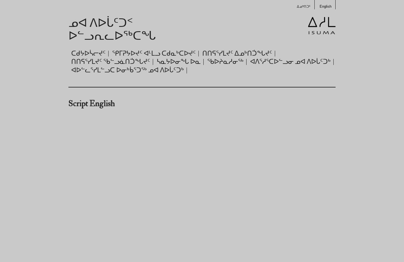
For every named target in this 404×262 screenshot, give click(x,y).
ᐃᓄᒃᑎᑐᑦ (304, 6)
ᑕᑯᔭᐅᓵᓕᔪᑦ (88, 54)
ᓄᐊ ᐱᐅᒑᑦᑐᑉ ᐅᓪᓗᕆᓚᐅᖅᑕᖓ (112, 30)
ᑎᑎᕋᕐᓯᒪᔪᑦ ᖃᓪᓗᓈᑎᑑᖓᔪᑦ (110, 62)
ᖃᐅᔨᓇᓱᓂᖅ (225, 62)
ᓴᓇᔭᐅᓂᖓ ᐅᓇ (179, 62)
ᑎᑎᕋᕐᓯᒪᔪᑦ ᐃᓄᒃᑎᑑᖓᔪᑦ (237, 54)
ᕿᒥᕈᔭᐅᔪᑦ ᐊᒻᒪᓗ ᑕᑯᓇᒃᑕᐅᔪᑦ (154, 54)
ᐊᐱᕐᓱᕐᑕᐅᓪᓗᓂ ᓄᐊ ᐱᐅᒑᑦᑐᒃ (290, 62)
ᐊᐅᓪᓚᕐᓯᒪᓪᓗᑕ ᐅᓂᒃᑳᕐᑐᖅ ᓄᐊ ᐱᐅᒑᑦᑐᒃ (127, 70)
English (325, 6)
